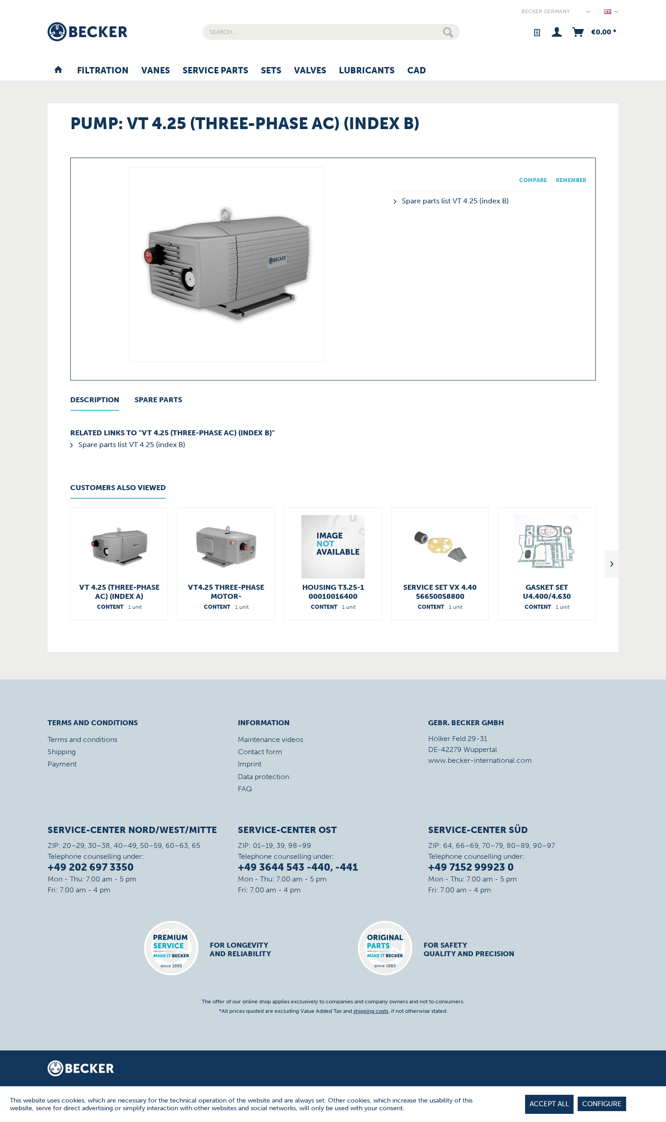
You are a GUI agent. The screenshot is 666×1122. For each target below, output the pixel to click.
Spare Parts (158, 399)
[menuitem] (331, 32)
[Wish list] (537, 32)
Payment (62, 764)
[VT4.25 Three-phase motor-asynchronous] (226, 546)
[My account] (557, 32)
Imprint (249, 764)
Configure (602, 1104)
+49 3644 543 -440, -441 (298, 867)
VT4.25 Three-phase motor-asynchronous (226, 592)
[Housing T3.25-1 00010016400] (333, 546)
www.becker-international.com (480, 760)
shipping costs (370, 1011)
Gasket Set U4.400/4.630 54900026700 (546, 592)
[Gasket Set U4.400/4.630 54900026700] (547, 546)
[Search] (448, 32)
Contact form (260, 751)
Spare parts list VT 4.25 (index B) (454, 201)
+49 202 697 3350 (91, 867)
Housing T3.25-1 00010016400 (333, 592)
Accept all (549, 1104)
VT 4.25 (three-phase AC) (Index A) (119, 592)
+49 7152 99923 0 (471, 867)
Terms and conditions (82, 739)
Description (94, 399)
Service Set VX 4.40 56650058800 (440, 592)
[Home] (58, 71)
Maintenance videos (270, 739)
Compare (533, 180)
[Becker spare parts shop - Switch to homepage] (87, 31)
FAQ (245, 789)
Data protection (263, 776)
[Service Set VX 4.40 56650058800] (440, 546)
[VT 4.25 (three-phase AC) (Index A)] (119, 546)
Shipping (62, 751)
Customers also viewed (118, 487)
